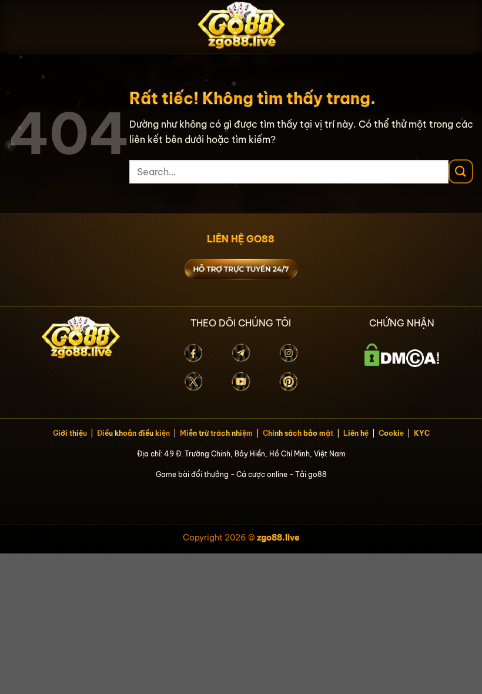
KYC (422, 433)
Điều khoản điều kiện (133, 433)
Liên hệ (356, 433)
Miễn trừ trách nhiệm (216, 433)
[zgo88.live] (241, 26)
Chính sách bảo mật (298, 433)
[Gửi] (460, 171)
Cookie (391, 433)
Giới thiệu (70, 433)
